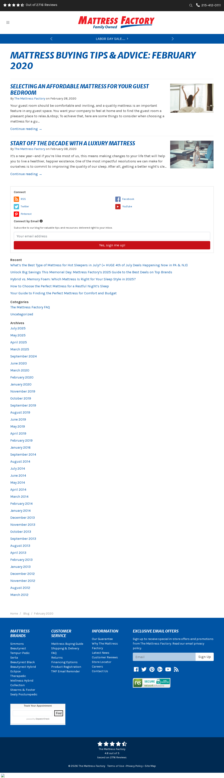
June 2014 (18, 475)
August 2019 (20, 412)
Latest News (100, 653)
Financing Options (64, 662)
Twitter (25, 206)
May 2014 (17, 482)
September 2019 (23, 405)
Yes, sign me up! (112, 245)
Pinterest (26, 213)
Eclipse (15, 671)
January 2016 (20, 447)
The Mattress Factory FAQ (30, 307)
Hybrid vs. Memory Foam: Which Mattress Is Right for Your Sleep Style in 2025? (73, 279)
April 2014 (18, 489)
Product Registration (66, 667)
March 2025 (19, 349)
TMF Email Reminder (65, 671)
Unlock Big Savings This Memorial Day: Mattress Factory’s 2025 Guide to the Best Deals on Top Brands (91, 272)
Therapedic (18, 676)
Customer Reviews (105, 657)
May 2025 (18, 335)
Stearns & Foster (22, 690)
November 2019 (22, 391)
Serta (14, 657)
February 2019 (21, 440)
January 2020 (21, 384)
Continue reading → (26, 129)
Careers (97, 666)
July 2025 (18, 328)
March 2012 (19, 595)
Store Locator (101, 662)
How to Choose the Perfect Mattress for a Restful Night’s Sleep (59, 286)
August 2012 (20, 588)
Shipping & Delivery (65, 648)
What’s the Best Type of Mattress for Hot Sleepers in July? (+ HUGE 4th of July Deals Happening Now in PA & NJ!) (99, 265)
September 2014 (23, 454)
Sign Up (204, 657)
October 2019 (20, 398)
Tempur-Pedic (20, 653)
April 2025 (18, 342)
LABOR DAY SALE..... (110, 39)
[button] (51, 38)
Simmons (17, 644)
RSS (23, 199)
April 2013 (18, 553)
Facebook (128, 199)
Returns (57, 657)
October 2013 (20, 531)
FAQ (54, 653)
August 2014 (20, 461)
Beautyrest (18, 648)
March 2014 (19, 496)
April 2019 (18, 433)
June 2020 (18, 363)
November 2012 (22, 581)
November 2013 (22, 524)
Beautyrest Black (22, 662)
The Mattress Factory (29, 98)
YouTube (127, 206)
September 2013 (23, 538)
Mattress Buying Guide (67, 644)
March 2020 (19, 370)
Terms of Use (115, 765)
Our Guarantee (102, 639)
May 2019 (17, 426)
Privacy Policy (134, 765)
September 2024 (23, 356)
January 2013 (20, 567)
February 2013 (21, 560)
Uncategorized (21, 314)
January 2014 (20, 510)
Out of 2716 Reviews (41, 5)
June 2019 (18, 419)
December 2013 (22, 517)
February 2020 (21, 377)
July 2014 (17, 468)
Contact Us (100, 671)
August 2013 (20, 546)
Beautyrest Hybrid (23, 667)
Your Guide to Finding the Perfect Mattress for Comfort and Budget (63, 293)
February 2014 (21, 503)
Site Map (150, 765)
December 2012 (22, 574)
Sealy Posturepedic (23, 694)
